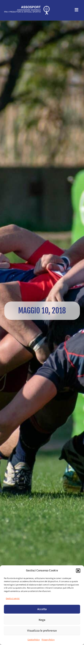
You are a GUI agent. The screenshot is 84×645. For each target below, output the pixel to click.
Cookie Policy (34, 639)
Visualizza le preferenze (42, 631)
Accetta (42, 609)
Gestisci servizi (13, 598)
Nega (42, 620)
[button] (78, 571)
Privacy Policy (48, 639)
